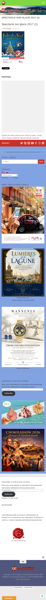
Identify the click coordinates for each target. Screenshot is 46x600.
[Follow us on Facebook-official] (35, 143)
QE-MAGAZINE (7, 505)
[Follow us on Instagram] (39, 143)
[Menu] (43, 3)
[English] (3, 172)
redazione (7, 28)
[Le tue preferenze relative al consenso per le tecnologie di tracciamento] (42, 596)
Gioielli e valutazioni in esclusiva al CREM (23, 300)
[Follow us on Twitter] (21, 143)
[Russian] (7, 172)
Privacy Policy (18, 587)
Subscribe (8, 393)
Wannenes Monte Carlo (23, 297)
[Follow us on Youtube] (32, 143)
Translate (15, 177)
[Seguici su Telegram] (43, 143)
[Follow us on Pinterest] (25, 143)
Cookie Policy (28, 587)
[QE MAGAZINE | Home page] (3, 3)
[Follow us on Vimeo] (28, 143)
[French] (5, 172)
